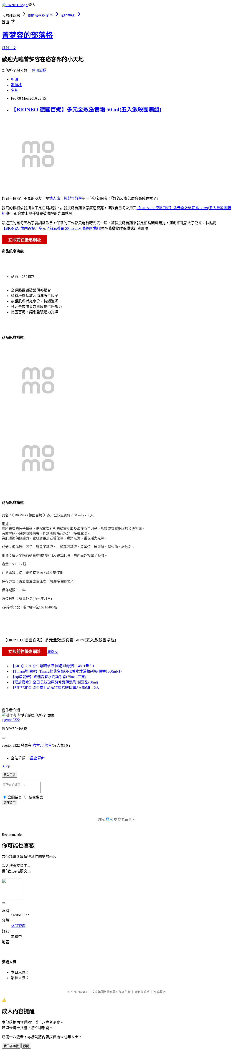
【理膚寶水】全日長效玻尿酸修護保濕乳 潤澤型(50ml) (54, 682)
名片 (14, 90)
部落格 (16, 85)
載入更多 (9, 775)
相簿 (14, 79)
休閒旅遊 (39, 70)
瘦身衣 (52, 652)
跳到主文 (9, 48)
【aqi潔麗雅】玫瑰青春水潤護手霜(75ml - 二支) (48, 677)
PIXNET (82, 992)
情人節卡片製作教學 (65, 198)
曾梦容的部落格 (27, 35)
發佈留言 (9, 802)
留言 (48, 745)
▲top (6, 766)
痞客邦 (38, 745)
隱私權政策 (142, 992)
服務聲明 (160, 992)
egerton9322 (11, 720)
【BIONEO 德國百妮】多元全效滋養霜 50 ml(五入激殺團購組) (86, 110)
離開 (26, 1046)
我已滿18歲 (11, 1046)
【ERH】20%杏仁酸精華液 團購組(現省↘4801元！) (52, 666)
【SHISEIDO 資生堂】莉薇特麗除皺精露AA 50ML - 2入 (55, 688)
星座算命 (37, 758)
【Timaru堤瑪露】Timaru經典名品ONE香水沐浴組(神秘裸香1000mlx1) (66, 671)
